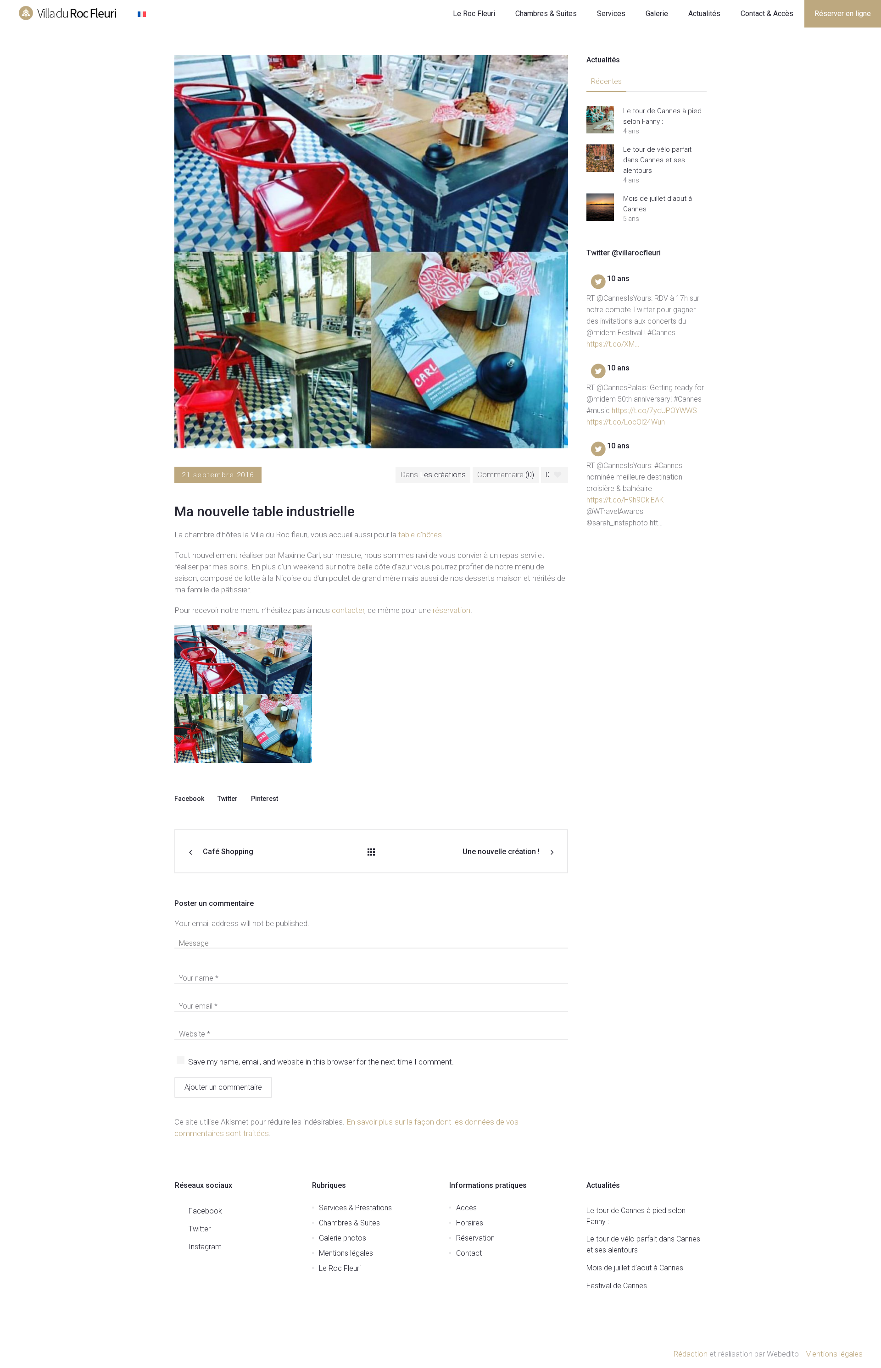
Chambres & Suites (349, 1223)
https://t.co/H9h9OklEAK (625, 500)
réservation (451, 610)
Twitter (227, 798)
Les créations (443, 474)
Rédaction (690, 1353)
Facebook (189, 798)
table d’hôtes (420, 534)
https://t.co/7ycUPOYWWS (654, 410)
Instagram (205, 1246)
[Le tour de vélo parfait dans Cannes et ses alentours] (600, 158)
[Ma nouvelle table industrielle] (371, 251)
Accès (466, 1207)
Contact (469, 1253)
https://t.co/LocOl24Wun (625, 422)
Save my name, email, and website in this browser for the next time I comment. (321, 1061)
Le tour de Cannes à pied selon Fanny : (662, 116)
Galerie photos (342, 1238)
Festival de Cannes (616, 1285)
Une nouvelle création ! (501, 851)
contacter (348, 610)
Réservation (475, 1238)
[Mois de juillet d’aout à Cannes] (600, 207)
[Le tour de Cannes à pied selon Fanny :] (600, 119)
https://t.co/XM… (612, 344)
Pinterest (264, 798)
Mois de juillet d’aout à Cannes (657, 203)
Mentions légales (346, 1253)
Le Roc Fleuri (340, 1268)
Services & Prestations (355, 1207)
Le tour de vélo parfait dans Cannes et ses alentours (657, 160)
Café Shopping (228, 851)
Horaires (469, 1223)
